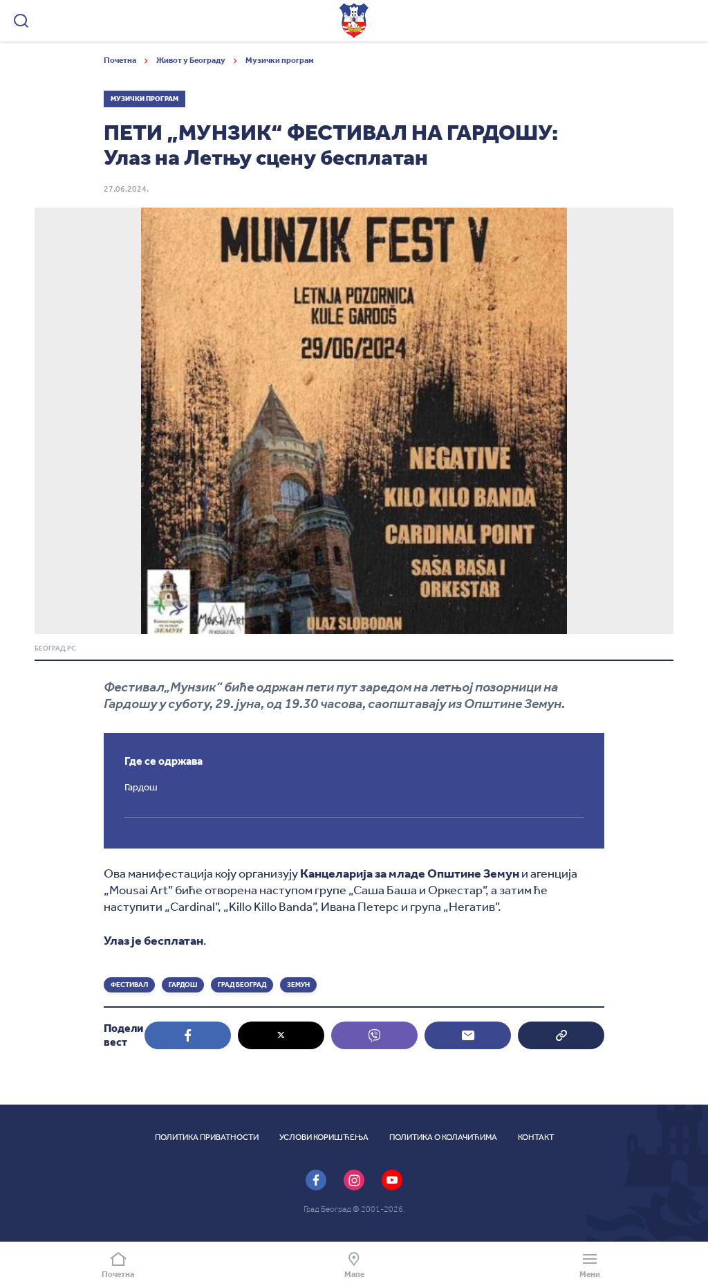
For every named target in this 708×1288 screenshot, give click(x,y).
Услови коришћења (324, 1137)
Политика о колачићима (443, 1137)
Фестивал (129, 985)
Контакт (536, 1137)
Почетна (121, 60)
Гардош (183, 985)
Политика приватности (207, 1137)
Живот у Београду (191, 60)
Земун (298, 985)
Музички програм (279, 60)
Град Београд (242, 985)
